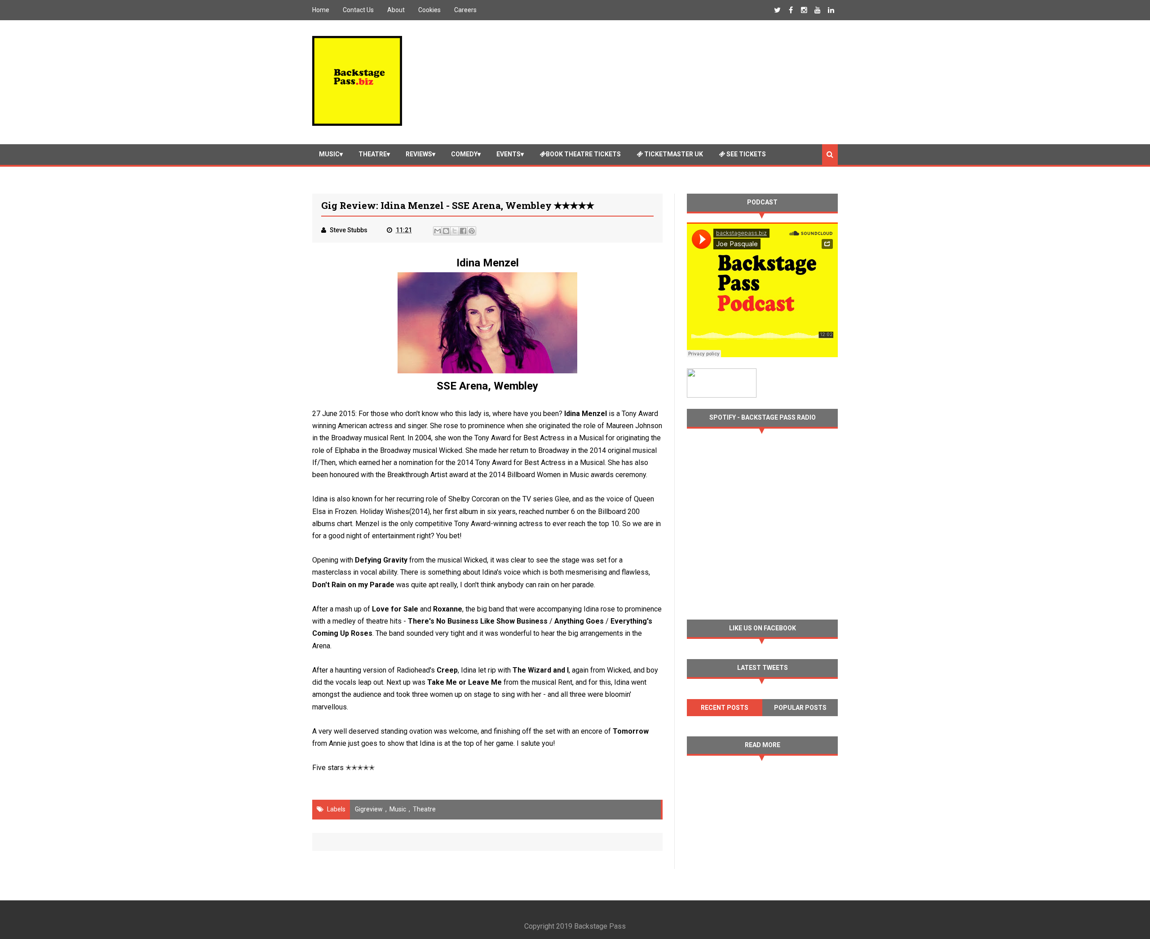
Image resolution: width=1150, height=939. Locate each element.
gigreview (369, 809)
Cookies (429, 9)
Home (320, 9)
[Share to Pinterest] (471, 230)
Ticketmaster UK (673, 154)
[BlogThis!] (446, 230)
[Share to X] (454, 230)
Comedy (464, 154)
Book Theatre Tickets (583, 154)
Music (329, 154)
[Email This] (437, 230)
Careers (465, 9)
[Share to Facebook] (463, 230)
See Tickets (745, 154)
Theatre (372, 154)
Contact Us (358, 9)
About (396, 9)
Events (508, 154)
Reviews (419, 154)
